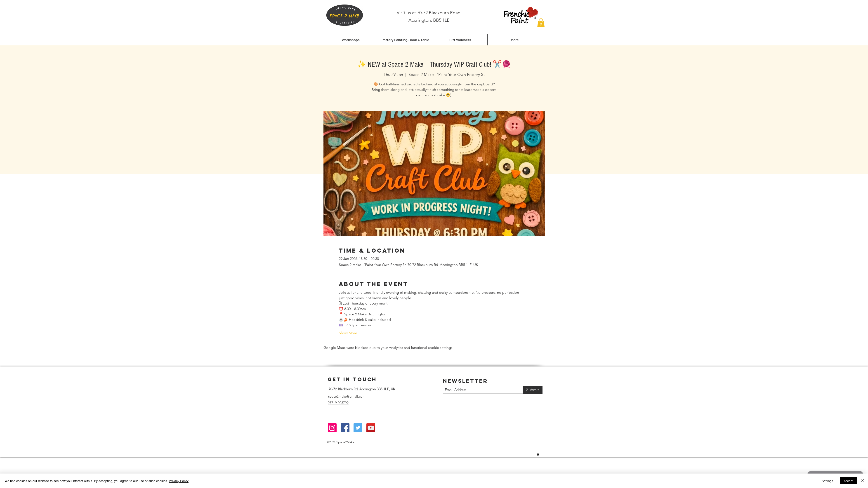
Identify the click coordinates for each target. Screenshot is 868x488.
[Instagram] (332, 427)
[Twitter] (358, 427)
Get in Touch (352, 379)
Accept (848, 481)
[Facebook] (345, 427)
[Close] (862, 480)
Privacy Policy (179, 481)
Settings (827, 481)
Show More (348, 333)
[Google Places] (538, 455)
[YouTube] (370, 427)
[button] (541, 22)
